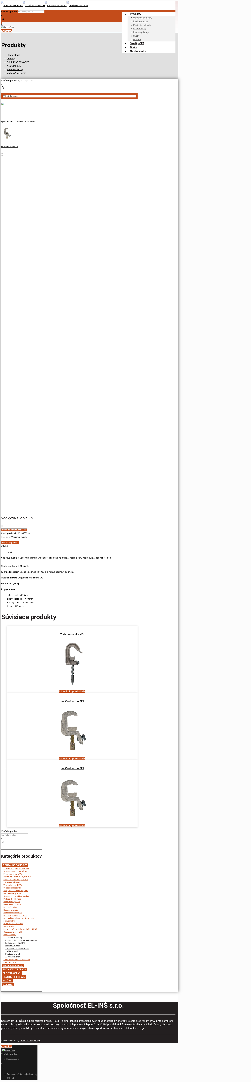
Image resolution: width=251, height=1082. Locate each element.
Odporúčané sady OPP (12, 932)
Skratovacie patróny (13, 937)
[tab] (72, 552)
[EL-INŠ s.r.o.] (44, 5)
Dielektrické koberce (12, 904)
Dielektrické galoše (11, 902)
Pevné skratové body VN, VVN (15, 879)
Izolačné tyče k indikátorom (15, 915)
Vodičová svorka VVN (72, 634)
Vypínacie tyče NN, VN (12, 885)
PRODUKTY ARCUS (13, 965)
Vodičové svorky (15, 69)
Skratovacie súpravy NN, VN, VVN (17, 877)
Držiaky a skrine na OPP (13, 924)
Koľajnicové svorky (13, 954)
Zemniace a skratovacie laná (17, 948)
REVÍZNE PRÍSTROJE (14, 977)
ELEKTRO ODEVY (11, 973)
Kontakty (6, 30)
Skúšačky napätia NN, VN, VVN (16, 868)
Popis (9, 552)
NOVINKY (7, 984)
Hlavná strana (13, 55)
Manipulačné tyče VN (12, 893)
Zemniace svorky (12, 957)
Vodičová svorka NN (72, 701)
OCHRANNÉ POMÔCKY (18, 62)
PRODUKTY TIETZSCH (14, 969)
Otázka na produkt (10, 543)
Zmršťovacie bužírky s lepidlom (16, 959)
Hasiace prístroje (10, 910)
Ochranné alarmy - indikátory (15, 871)
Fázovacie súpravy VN (12, 874)
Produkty (11, 58)
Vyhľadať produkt (9, 11)
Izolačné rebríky (10, 907)
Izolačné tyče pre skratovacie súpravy (21, 940)
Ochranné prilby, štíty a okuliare (16, 896)
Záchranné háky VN (11, 882)
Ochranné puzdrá (12, 946)
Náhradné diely (14, 66)
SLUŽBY (7, 980)
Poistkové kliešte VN (12, 888)
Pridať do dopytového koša (14, 530)
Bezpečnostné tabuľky (12, 913)
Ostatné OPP (8, 926)
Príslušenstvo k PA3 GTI (15, 943)
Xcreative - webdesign (29, 1040)
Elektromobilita (9, 962)
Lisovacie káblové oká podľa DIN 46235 (20, 929)
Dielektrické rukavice (12, 899)
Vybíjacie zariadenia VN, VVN (15, 891)
